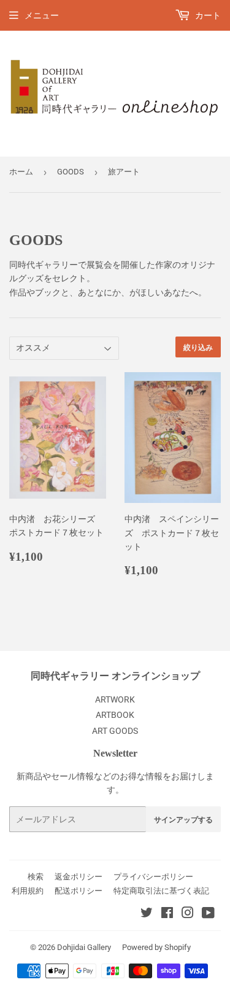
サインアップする (183, 819)
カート (207, 15)
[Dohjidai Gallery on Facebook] (167, 914)
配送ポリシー (78, 890)
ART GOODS (115, 731)
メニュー (42, 15)
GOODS (70, 171)
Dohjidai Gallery (84, 947)
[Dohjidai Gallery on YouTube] (208, 914)
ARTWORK (115, 699)
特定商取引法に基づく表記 (161, 890)
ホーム (21, 171)
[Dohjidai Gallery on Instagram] (188, 914)
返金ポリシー (78, 876)
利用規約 (28, 890)
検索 (36, 876)
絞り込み (198, 347)
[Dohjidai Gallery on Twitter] (146, 914)
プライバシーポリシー (153, 876)
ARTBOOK (115, 715)
